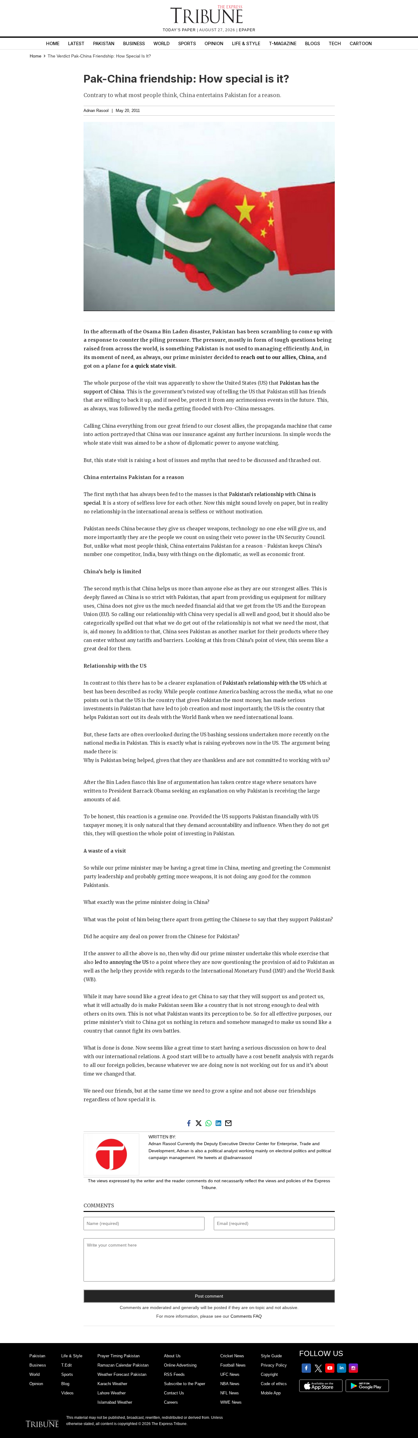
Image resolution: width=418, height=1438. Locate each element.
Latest (76, 43)
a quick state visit (153, 366)
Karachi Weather (112, 1383)
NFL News (229, 1393)
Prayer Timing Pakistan (118, 1356)
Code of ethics (274, 1383)
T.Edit (66, 1365)
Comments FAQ (246, 1316)
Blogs (312, 43)
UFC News (229, 1374)
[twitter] (200, 1122)
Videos (67, 1393)
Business (134, 43)
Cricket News (232, 1356)
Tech (335, 43)
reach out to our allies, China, (278, 357)
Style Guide (271, 1356)
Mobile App (271, 1393)
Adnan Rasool (96, 111)
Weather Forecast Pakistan (121, 1374)
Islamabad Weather (114, 1402)
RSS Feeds (174, 1374)
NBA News (229, 1383)
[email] (229, 1122)
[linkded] (220, 1122)
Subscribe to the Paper (184, 1383)
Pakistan (103, 43)
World (161, 43)
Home (52, 43)
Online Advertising (180, 1365)
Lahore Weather (111, 1393)
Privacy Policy (274, 1365)
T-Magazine (282, 43)
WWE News (231, 1402)
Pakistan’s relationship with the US (264, 683)
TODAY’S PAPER (180, 30)
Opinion (214, 43)
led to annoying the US (122, 962)
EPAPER (247, 30)
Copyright (269, 1374)
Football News (233, 1365)
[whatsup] (210, 1122)
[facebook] (190, 1122)
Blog (65, 1383)
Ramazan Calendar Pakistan (123, 1365)
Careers (171, 1402)
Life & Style (246, 43)
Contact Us (174, 1393)
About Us (172, 1356)
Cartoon (361, 43)
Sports (187, 43)
